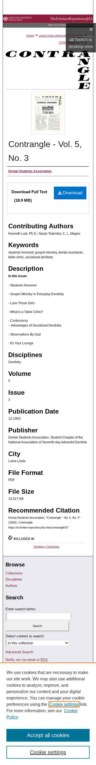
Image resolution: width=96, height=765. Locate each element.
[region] (48, 714)
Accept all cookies (48, 735)
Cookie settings (64, 704)
